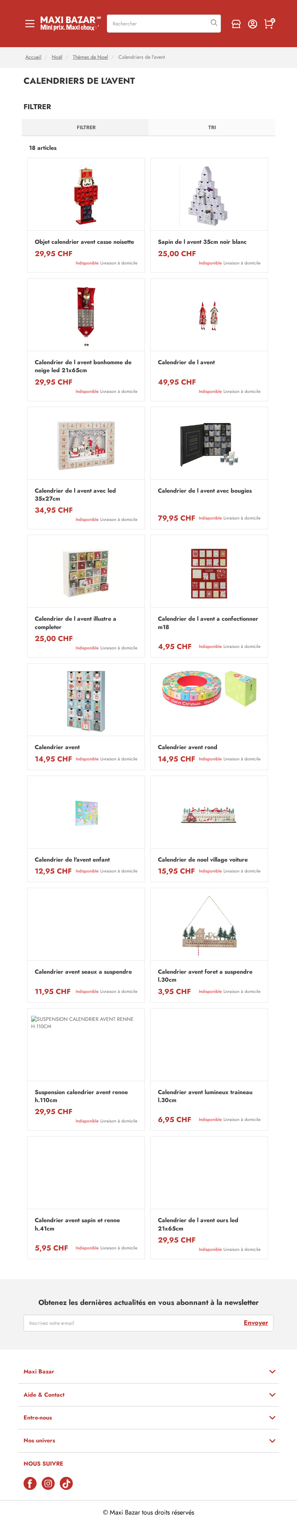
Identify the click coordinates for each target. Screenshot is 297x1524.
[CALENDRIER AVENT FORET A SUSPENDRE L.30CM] (209, 926)
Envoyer (256, 1322)
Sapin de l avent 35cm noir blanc (202, 242)
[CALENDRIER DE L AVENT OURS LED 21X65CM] (209, 1174)
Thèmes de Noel (90, 57)
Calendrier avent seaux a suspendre (83, 972)
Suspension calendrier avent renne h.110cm (81, 1096)
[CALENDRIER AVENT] (86, 701)
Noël (57, 57)
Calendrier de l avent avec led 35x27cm (75, 495)
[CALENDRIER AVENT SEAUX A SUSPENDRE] (86, 926)
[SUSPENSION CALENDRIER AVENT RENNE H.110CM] (86, 1046)
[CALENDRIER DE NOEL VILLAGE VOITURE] (209, 814)
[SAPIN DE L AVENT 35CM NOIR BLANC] (209, 196)
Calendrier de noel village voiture (203, 860)
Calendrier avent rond (187, 747)
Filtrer (86, 127)
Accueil (33, 57)
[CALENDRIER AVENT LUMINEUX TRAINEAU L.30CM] (209, 1046)
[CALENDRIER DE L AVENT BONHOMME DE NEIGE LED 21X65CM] (86, 316)
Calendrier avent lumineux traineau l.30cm (205, 1096)
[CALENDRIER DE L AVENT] (209, 316)
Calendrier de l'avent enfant (72, 860)
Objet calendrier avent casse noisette (84, 242)
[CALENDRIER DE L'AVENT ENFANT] (86, 814)
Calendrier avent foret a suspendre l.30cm (205, 976)
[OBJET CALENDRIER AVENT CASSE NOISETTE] (86, 196)
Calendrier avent (57, 747)
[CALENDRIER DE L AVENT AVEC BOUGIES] (209, 445)
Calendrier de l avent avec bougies (205, 491)
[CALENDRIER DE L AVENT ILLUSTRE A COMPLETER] (86, 573)
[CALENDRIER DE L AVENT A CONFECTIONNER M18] (209, 573)
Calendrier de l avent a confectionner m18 (208, 623)
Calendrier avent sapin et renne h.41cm (77, 1224)
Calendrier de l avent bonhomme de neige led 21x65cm (83, 366)
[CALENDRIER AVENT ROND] (209, 701)
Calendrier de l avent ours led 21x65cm (198, 1224)
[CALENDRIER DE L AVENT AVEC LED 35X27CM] (86, 445)
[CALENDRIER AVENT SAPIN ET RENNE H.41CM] (86, 1174)
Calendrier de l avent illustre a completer (75, 623)
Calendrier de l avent (186, 362)
